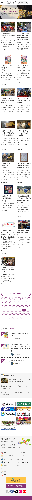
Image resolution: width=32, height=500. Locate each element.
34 (20, 313)
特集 (5, 474)
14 (23, 302)
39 (16, 317)
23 (4, 310)
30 (4, 313)
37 (8, 317)
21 (24, 306)
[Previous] (2, 298)
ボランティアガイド (22, 456)
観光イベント (7, 462)
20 (20, 306)
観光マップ (6, 465)
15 (27, 302)
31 (8, 313)
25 (12, 310)
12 (15, 302)
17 (8, 306)
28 (24, 310)
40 (20, 317)
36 (28, 313)
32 (12, 313)
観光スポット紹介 (8, 459)
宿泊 (5, 471)
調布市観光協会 (21, 452)
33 (16, 313)
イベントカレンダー (9, 455)
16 (4, 306)
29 (28, 310)
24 (8, 310)
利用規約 (19, 465)
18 (12, 306)
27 (20, 310)
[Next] (24, 317)
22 (28, 306)
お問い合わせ (20, 459)
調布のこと (6, 452)
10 (7, 302)
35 (24, 313)
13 (19, 302)
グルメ (5, 468)
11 (11, 302)
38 (12, 317)
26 (16, 310)
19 (16, 306)
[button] (23, 2)
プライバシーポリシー (22, 462)
